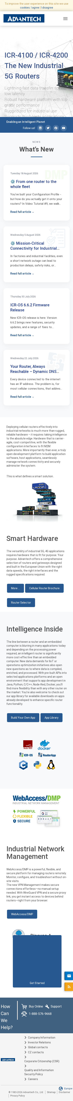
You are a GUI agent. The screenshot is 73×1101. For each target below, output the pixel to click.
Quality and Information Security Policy (39, 1072)
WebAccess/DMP (22, 914)
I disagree (47, 7)
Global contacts (38, 1047)
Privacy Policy (17, 1095)
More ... (15, 588)
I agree (35, 7)
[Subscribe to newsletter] (68, 976)
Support (56, 1006)
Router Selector (21, 602)
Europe (68, 1088)
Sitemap (51, 1092)
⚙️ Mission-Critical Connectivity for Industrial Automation (33, 248)
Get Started (37, 983)
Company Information (41, 1037)
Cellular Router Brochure (44, 588)
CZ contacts (36, 1052)
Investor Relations (39, 1042)
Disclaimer (64, 1092)
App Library (51, 717)
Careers (33, 1079)
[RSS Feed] (68, 986)
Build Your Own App (23, 717)
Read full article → (22, 211)
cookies (25, 7)
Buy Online (36, 1006)
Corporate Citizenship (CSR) (41, 1061)
